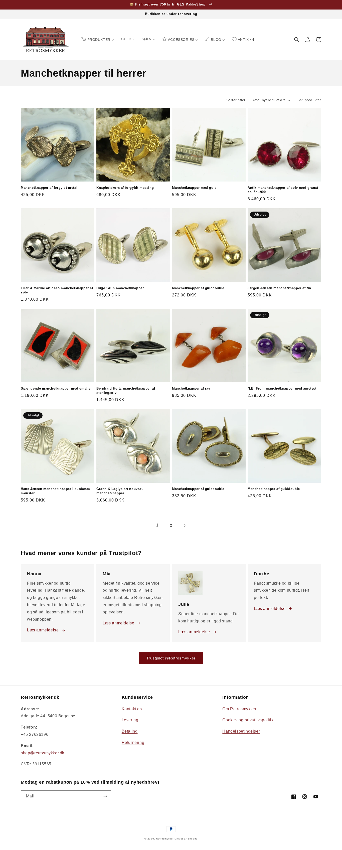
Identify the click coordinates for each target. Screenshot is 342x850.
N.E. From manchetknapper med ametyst (282, 388)
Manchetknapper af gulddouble (198, 288)
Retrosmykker (165, 838)
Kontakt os (132, 709)
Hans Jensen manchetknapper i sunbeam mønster (55, 491)
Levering (130, 720)
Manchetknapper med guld (194, 188)
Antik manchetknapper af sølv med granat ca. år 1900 (283, 190)
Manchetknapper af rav (191, 388)
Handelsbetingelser (241, 731)
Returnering (133, 742)
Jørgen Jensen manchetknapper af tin (279, 288)
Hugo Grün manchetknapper (120, 288)
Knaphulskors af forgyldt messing (125, 188)
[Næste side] (184, 525)
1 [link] (157, 525)
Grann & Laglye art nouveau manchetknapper (120, 491)
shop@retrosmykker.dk (42, 753)
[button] (296, 39)
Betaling (130, 731)
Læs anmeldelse (43, 630)
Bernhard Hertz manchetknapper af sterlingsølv (125, 391)
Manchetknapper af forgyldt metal (49, 188)
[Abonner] (105, 796)
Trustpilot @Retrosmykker (171, 658)
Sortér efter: (236, 100)
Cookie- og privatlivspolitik (247, 720)
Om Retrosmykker (239, 709)
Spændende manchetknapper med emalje (56, 388)
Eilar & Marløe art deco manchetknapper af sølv (57, 290)
